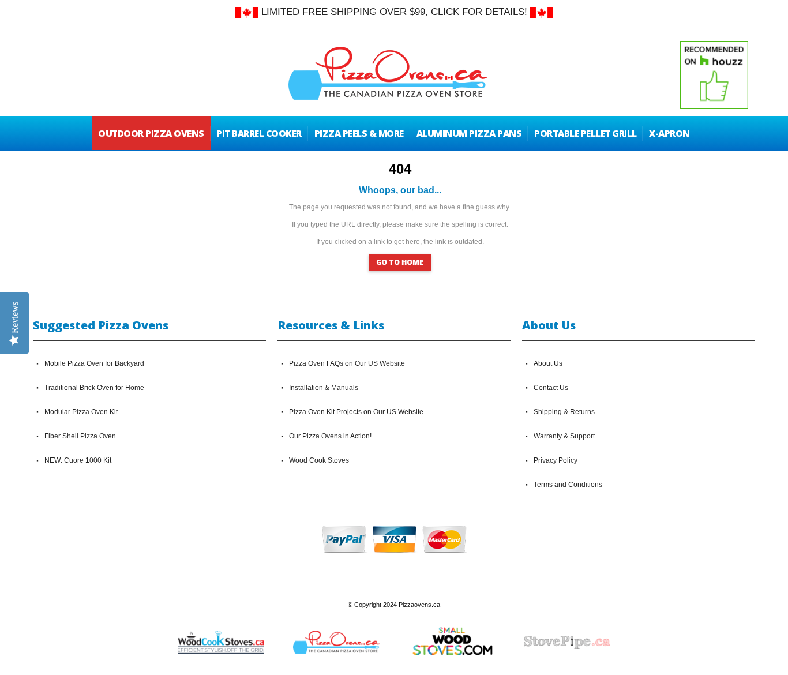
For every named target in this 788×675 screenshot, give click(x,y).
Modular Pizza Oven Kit (81, 412)
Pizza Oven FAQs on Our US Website (347, 363)
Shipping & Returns (564, 412)
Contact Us (551, 388)
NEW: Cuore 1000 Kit (77, 460)
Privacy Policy (555, 460)
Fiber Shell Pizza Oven (80, 436)
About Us (548, 363)
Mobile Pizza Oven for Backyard (94, 363)
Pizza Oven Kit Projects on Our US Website (356, 412)
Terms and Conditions (568, 485)
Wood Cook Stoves (319, 460)
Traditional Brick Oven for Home (94, 388)
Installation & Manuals (323, 388)
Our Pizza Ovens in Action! (330, 436)
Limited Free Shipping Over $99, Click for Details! (394, 11)
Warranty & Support (564, 436)
